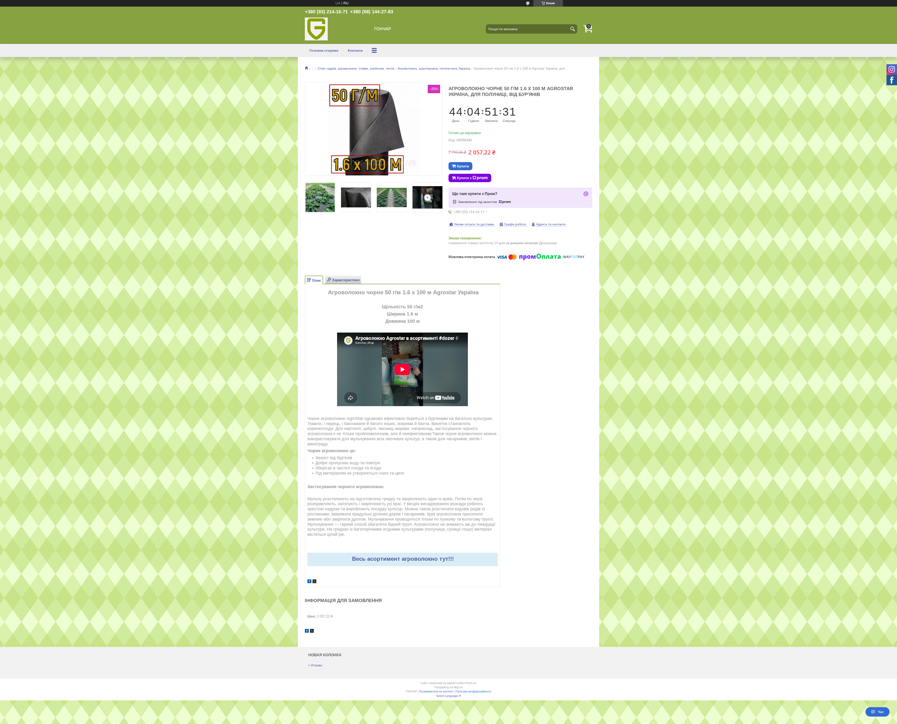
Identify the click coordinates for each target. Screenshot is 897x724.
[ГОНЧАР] (316, 29)
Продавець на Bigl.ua (448, 687)
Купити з (464, 178)
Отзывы (316, 665)
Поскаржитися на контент (436, 691)
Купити (463, 166)
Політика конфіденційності (473, 691)
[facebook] (309, 582)
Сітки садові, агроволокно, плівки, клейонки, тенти (356, 68)
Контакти (355, 50)
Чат (881, 712)
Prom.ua (471, 683)
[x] (314, 582)
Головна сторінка (324, 50)
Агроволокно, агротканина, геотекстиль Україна (434, 68)
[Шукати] (572, 29)
